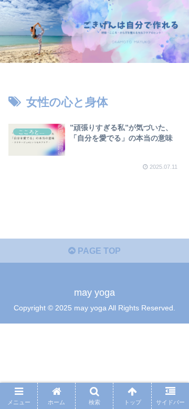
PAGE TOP (98, 250)
